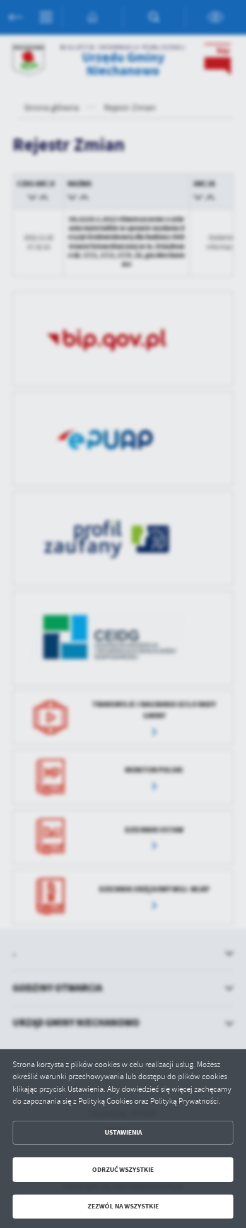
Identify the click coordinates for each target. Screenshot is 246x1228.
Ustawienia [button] (123, 1132)
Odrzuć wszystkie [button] (123, 1169)
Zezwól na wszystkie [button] (123, 1206)
